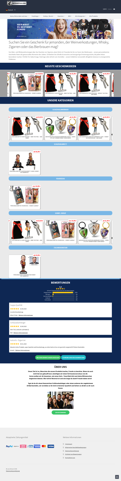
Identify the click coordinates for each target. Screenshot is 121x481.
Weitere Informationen (26, 315)
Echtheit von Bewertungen (73, 454)
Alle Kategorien (80, 16)
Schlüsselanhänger (60, 109)
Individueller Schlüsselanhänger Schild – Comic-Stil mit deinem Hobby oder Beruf (60, 137)
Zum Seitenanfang (60, 412)
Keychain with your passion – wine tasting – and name (61, 93)
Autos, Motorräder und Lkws (18, 16)
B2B (69, 16)
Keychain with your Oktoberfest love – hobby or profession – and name (94, 137)
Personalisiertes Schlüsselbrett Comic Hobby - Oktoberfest (25, 171)
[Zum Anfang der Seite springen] (117, 477)
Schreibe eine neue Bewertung (73, 357)
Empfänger (35, 16)
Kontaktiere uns (70, 458)
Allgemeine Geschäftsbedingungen (75, 447)
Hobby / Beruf (60, 213)
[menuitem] (11, 10)
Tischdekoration (60, 248)
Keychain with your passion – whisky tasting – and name (94, 93)
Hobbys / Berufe (48, 16)
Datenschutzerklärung (72, 451)
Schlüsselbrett (60, 144)
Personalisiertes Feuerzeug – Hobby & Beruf (27, 93)
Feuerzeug (60, 178)
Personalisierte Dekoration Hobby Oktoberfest (24, 275)
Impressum (68, 444)
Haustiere (61, 16)
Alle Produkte (93, 16)
